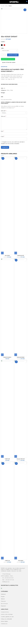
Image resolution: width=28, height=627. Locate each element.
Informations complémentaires (9, 84)
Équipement (3, 606)
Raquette (2, 596)
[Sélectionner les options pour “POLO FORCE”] (15, 558)
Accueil (2, 6)
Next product (26, 6)
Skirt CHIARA (7, 255)
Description (4, 66)
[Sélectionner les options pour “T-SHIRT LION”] (2, 456)
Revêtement (3, 594)
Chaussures (3, 601)
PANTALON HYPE (20, 255)
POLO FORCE (20, 560)
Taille (2, 48)
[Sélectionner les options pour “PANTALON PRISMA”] (15, 354)
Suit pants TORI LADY (21, 458)
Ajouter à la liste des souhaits (8, 62)
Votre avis (3, 116)
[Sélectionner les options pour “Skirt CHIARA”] (2, 253)
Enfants (10, 6)
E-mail (2, 136)
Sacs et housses (4, 603)
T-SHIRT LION (7, 458)
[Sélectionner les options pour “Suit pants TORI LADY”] (15, 456)
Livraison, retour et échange (7, 614)
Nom (2, 131)
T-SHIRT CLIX (7, 560)
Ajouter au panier (12, 55)
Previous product (23, 6)
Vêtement (3, 599)
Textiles (6, 6)
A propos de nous (5, 612)
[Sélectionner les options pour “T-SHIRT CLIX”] (2, 558)
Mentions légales (4, 621)
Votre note (3, 110)
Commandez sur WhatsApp (8, 59)
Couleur (3, 41)
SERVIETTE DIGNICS (7, 357)
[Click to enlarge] (3, 31)
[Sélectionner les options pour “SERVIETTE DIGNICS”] (2, 354)
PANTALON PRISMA (20, 357)
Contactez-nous (4, 623)
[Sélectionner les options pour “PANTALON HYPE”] (15, 253)
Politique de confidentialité (6, 619)
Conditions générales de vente (7, 616)
